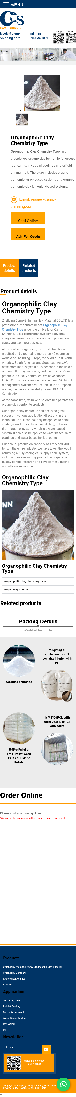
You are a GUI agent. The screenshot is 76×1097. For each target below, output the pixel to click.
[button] (6, 4)
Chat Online (28, 221)
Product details (9, 268)
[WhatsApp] (63, 1084)
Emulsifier (8, 984)
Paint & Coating (11, 1006)
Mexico (35, 1087)
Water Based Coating (14, 1018)
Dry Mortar (9, 1023)
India (43, 1087)
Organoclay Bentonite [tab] (17, 589)
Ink (4, 1029)
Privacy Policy (10, 1087)
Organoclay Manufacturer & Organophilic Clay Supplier (32, 967)
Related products (28, 268)
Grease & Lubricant (13, 1012)
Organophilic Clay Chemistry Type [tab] (25, 581)
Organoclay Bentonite (15, 972)
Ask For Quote (28, 236)
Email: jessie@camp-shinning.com (33, 203)
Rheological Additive (14, 978)
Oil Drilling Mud (11, 1000)
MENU (16, 5)
